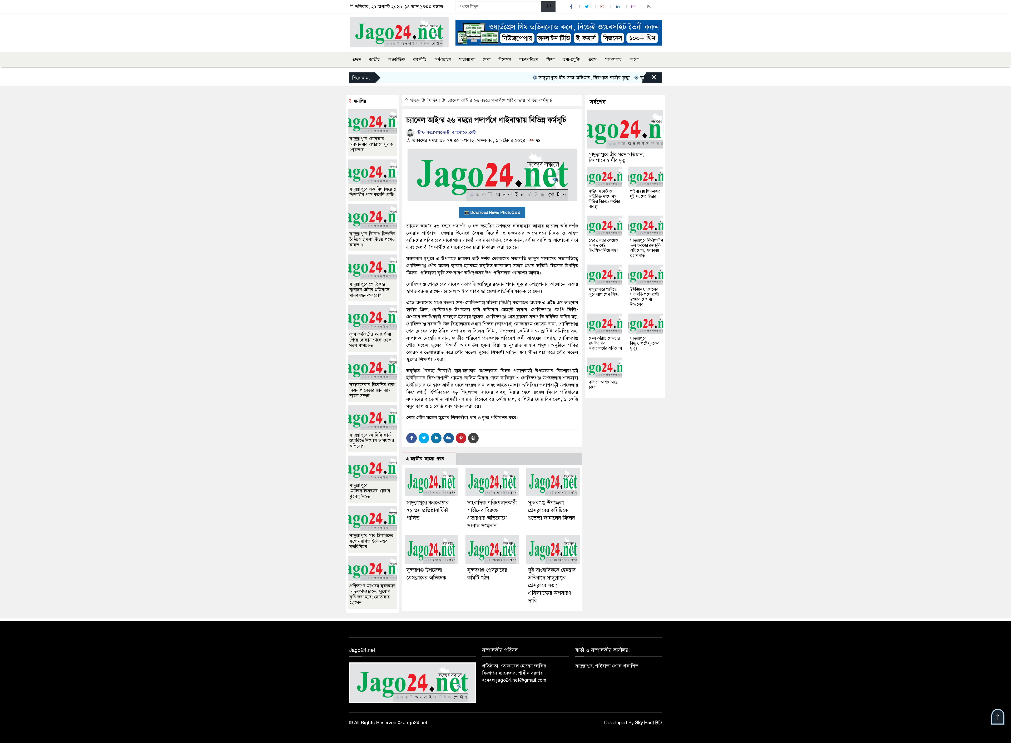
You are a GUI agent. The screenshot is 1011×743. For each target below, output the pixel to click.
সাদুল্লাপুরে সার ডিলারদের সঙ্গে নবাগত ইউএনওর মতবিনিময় (371, 541)
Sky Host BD (648, 723)
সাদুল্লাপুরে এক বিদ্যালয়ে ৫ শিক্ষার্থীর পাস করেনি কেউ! (372, 191)
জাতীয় (374, 59)
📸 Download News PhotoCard (492, 212)
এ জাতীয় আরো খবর (425, 459)
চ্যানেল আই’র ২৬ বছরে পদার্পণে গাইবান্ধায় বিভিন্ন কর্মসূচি (500, 100)
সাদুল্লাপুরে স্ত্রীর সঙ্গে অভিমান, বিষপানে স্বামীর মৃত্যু (561, 78)
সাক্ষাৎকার (613, 59)
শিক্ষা (550, 59)
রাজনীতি (420, 59)
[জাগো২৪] (399, 32)
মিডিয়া (433, 100)
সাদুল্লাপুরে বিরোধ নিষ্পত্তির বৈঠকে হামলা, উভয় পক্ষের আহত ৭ (372, 239)
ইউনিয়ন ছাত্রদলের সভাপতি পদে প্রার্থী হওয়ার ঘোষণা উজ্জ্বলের (644, 297)
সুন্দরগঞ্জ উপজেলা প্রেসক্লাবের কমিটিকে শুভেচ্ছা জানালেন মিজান (551, 510)
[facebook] (572, 7)
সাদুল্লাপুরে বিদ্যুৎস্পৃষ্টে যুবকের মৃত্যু (644, 343)
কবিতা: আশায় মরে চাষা (603, 385)
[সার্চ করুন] (548, 6)
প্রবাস (592, 59)
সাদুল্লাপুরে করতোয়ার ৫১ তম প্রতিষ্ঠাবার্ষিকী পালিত (428, 510)
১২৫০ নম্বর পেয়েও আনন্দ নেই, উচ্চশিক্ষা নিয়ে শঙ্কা (603, 245)
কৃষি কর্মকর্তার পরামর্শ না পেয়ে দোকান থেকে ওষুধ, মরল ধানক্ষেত (371, 340)
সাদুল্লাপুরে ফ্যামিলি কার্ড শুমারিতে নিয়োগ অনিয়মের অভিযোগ (371, 440)
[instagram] (603, 7)
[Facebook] (411, 438)
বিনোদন (505, 59)
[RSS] (649, 7)
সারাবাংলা (466, 59)
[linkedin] (618, 7)
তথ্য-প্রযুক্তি (571, 59)
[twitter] (587, 7)
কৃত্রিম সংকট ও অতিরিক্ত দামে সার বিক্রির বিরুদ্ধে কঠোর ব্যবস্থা (604, 199)
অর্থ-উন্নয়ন (443, 59)
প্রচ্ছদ (357, 59)
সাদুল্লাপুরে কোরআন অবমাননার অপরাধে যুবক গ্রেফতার (371, 144)
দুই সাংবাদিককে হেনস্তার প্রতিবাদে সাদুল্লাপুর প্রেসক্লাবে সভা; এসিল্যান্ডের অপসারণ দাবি (552, 585)
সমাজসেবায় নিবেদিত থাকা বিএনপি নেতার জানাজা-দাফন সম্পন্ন (372, 390)
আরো (634, 59)
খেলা (486, 59)
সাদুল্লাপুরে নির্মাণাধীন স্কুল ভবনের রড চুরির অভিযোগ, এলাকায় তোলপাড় (646, 248)
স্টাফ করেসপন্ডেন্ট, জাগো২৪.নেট (445, 132)
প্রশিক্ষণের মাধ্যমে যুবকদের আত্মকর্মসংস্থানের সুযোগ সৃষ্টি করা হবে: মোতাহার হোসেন (372, 594)
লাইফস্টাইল (528, 59)
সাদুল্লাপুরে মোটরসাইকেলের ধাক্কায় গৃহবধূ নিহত (369, 491)
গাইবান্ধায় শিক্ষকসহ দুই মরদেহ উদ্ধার (645, 194)
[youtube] (634, 7)
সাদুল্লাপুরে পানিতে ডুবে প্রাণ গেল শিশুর (604, 292)
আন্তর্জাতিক (396, 59)
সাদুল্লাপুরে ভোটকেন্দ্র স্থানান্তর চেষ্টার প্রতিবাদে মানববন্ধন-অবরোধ (369, 289)
